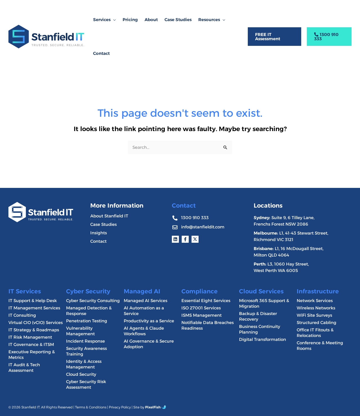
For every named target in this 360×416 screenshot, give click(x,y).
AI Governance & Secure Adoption (149, 343)
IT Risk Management (30, 337)
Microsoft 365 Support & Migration (264, 303)
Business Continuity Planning (259, 329)
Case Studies (103, 224)
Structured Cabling (316, 322)
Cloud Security (81, 374)
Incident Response (85, 341)
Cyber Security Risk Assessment (86, 384)
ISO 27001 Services (201, 308)
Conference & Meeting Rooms (320, 345)
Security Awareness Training (86, 351)
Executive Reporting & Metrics (31, 354)
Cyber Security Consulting (93, 300)
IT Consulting (22, 315)
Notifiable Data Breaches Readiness (207, 325)
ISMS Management (201, 315)
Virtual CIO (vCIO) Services (35, 322)
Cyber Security (88, 291)
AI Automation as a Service (144, 310)
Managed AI (142, 291)
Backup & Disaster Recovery (258, 316)
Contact (98, 241)
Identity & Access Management (84, 364)
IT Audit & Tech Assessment (24, 367)
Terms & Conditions (90, 407)
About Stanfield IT (109, 216)
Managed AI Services (145, 300)
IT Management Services (34, 308)
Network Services (315, 300)
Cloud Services (261, 291)
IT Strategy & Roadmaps (33, 329)
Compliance (199, 291)
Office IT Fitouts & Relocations (315, 332)
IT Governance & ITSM (31, 344)
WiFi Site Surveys (314, 315)
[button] (113, 20)
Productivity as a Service (149, 320)
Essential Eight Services (205, 300)
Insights (98, 232)
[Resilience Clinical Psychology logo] (40, 212)
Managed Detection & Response (89, 310)
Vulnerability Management (80, 330)
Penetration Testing (86, 320)
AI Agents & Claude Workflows (144, 330)
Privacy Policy (120, 407)
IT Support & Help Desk (32, 300)
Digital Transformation (262, 339)
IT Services (24, 291)
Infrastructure (318, 291)
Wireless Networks (316, 308)
